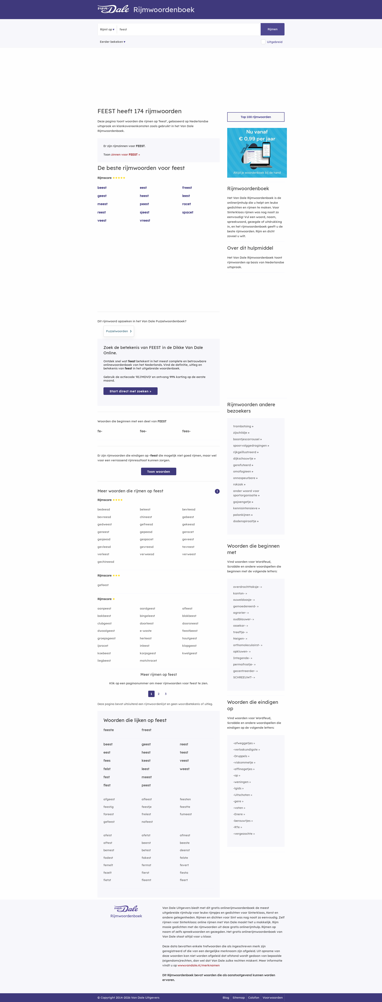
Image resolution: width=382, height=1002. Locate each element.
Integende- (241, 658)
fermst (146, 865)
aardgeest (147, 608)
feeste (108, 730)
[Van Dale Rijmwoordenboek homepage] (115, 9)
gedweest (104, 524)
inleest (144, 646)
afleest (187, 608)
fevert (184, 865)
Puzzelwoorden (119, 330)
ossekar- (239, 625)
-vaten (238, 808)
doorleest (147, 623)
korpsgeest (148, 653)
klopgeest (189, 646)
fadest (108, 858)
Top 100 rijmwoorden (256, 117)
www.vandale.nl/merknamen (199, 965)
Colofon (253, 997)
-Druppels (240, 756)
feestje (147, 807)
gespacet (146, 539)
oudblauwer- (242, 619)
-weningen (240, 782)
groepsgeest (106, 638)
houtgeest (189, 638)
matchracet (148, 660)
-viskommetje (243, 762)
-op (235, 775)
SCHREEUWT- (243, 677)
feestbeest (190, 631)
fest (106, 777)
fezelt (107, 872)
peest (144, 204)
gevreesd (147, 547)
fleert (184, 880)
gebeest (188, 517)
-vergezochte (242, 833)
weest (185, 769)
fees (106, 760)
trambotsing (242, 426)
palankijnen (241, 515)
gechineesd (105, 562)
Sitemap (239, 997)
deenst (185, 850)
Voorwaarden (273, 997)
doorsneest (190, 623)
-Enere (238, 814)
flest (107, 785)
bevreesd (104, 517)
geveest (188, 539)
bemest (108, 850)
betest (146, 850)
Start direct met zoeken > (130, 391)
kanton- (239, 593)
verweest (189, 554)
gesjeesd (103, 539)
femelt (108, 865)
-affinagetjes (242, 769)
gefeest (103, 585)
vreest (145, 220)
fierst (145, 872)
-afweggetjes (243, 743)
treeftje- (239, 632)
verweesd (147, 554)
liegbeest (104, 660)
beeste (185, 843)
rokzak (238, 484)
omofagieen (242, 471)
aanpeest (104, 608)
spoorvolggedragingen (250, 445)
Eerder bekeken (111, 42)
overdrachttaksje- (246, 587)
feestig (108, 807)
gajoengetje (242, 502)
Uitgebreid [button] (275, 42)
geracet (188, 532)
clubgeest (104, 623)
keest (146, 760)
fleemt (146, 880)
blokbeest (189, 616)
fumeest (186, 814)
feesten (185, 799)
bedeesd (103, 509)
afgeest (109, 799)
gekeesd (188, 524)
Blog (226, 997)
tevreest (188, 547)
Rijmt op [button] (106, 29)
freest (187, 187)
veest (101, 220)
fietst (107, 880)
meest (102, 204)
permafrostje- (243, 664)
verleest (103, 554)
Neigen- (239, 638)
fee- (143, 431)
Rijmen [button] (273, 29)
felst (107, 769)
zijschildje (240, 432)
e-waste (146, 631)
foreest (108, 814)
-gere (237, 801)
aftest (107, 843)
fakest (146, 858)
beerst (146, 843)
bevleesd (188, 509)
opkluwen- (240, 651)
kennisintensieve (245, 508)
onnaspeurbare (244, 478)
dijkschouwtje (243, 458)
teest (184, 752)
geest (102, 196)
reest (101, 212)
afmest (185, 835)
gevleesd (104, 547)
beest (102, 187)
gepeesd (146, 532)
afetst (146, 835)
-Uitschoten (241, 795)
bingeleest (147, 616)
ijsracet (102, 646)
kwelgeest (189, 653)
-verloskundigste (245, 749)
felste (184, 858)
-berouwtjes (241, 821)
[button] (217, 491)
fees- (186, 431)
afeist (107, 835)
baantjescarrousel (246, 439)
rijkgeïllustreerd (244, 452)
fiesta (184, 872)
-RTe (236, 827)
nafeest (147, 822)
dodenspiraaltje (244, 521)
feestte (185, 807)
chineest (146, 517)
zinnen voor (124, 154)
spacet (187, 212)
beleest (145, 509)
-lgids (237, 788)
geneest (103, 532)
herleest (146, 638)
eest (143, 187)
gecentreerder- (244, 671)
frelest (146, 814)
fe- (99, 431)
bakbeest (104, 616)
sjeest (144, 212)
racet (186, 204)
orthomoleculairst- (246, 645)
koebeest (104, 653)
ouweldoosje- (242, 600)
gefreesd (146, 524)
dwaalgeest (106, 631)
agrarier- (240, 612)
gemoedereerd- (244, 606)
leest (186, 196)
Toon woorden (158, 471)
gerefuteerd (242, 465)
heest (144, 196)
